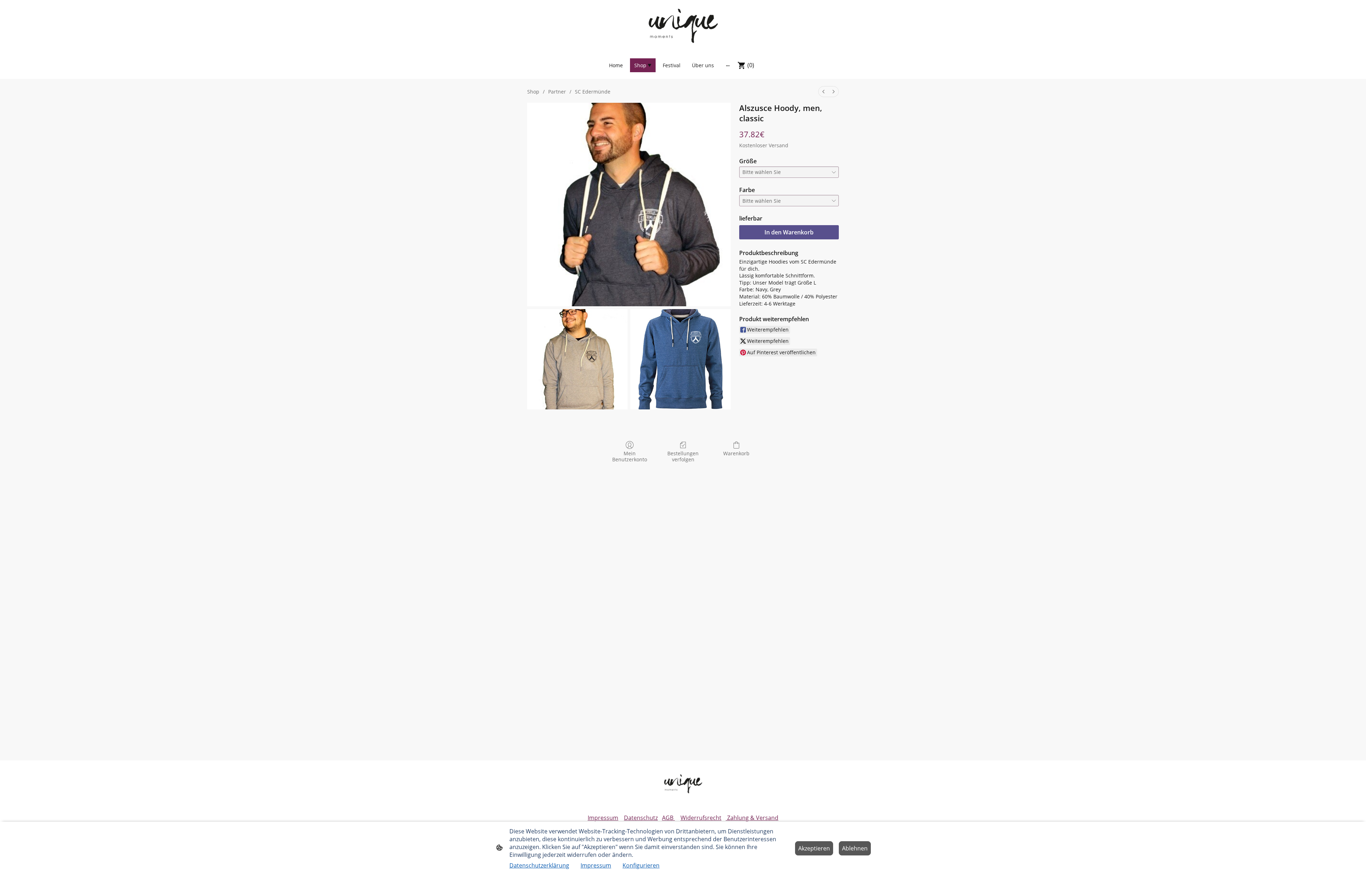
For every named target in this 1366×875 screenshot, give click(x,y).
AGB (668, 818)
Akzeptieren (814, 848)
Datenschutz (641, 818)
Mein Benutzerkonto (629, 456)
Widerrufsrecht (701, 818)
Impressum (603, 818)
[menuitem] (823, 91)
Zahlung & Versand (752, 818)
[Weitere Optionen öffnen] (728, 65)
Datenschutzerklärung (539, 865)
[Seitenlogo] (683, 25)
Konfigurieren (641, 865)
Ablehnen (855, 848)
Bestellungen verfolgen (683, 456)
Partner (557, 91)
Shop (533, 91)
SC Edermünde (592, 91)
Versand (778, 145)
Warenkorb (736, 453)
